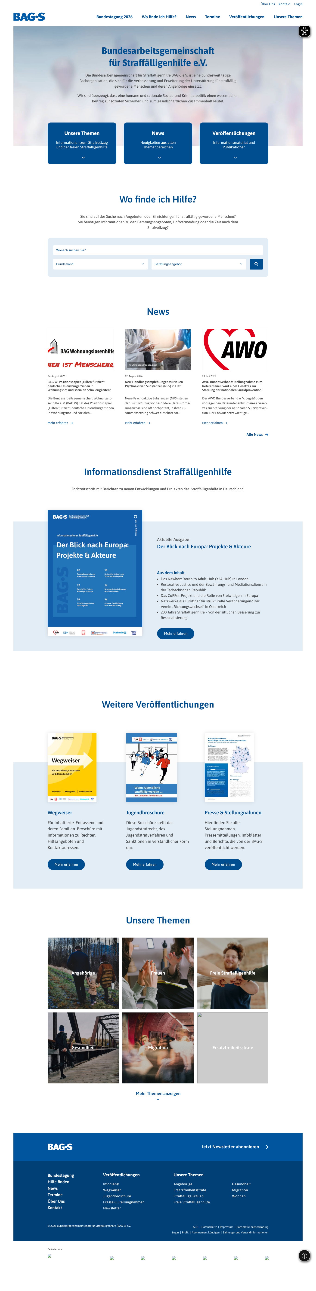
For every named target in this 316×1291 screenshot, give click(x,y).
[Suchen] (256, 264)
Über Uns (268, 4)
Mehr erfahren (175, 634)
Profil (185, 1232)
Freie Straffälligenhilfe (191, 1202)
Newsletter (112, 1208)
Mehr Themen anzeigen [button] (158, 1093)
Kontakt (284, 4)
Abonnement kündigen (206, 1232)
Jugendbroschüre (117, 1196)
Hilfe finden (58, 1181)
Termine (212, 16)
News (191, 16)
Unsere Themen (288, 16)
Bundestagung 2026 (114, 16)
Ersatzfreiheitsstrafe (189, 1190)
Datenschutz (209, 1227)
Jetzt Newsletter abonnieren (230, 1147)
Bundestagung (61, 1175)
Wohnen (239, 1196)
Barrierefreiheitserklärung (252, 1227)
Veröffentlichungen (246, 16)
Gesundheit (241, 1184)
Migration (240, 1190)
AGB (195, 1227)
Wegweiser (112, 1190)
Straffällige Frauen (188, 1196)
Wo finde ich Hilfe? (159, 16)
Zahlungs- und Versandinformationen (245, 1232)
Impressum (226, 1227)
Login (298, 4)
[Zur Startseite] (29, 16)
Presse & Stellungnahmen (124, 1202)
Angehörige (182, 1184)
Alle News (255, 434)
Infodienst (111, 1184)
